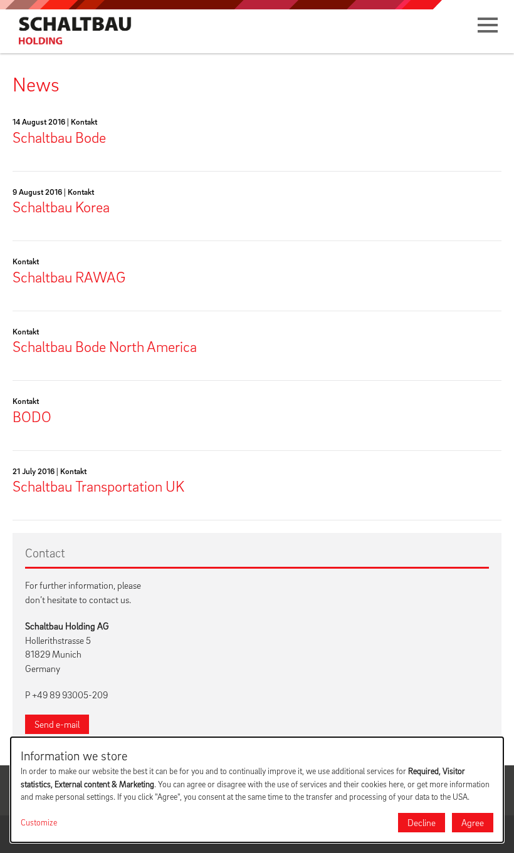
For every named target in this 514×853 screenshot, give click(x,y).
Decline (421, 822)
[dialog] (257, 790)
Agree (472, 822)
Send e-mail (57, 724)
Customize (39, 822)
